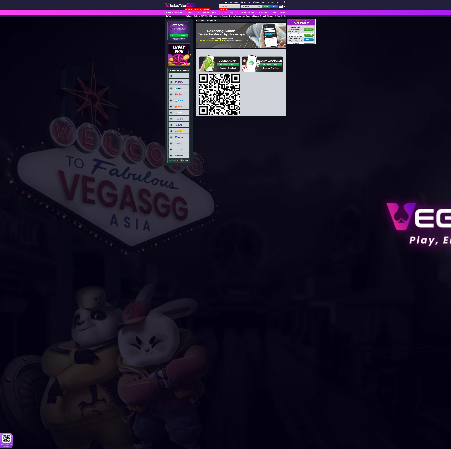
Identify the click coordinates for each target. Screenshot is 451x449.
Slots (197, 12)
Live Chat (246, 2)
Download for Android (229, 64)
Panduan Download (228, 68)
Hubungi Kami (260, 2)
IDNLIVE (206, 12)
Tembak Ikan (262, 12)
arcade (215, 12)
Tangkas (251, 12)
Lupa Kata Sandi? (274, 2)
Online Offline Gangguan (179, 160)
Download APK (233, 2)
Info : (168, 16)
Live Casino (242, 12)
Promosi (281, 12)
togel (232, 12)
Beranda (169, 12)
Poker (223, 12)
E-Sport (189, 12)
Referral (272, 12)
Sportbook (179, 12)
